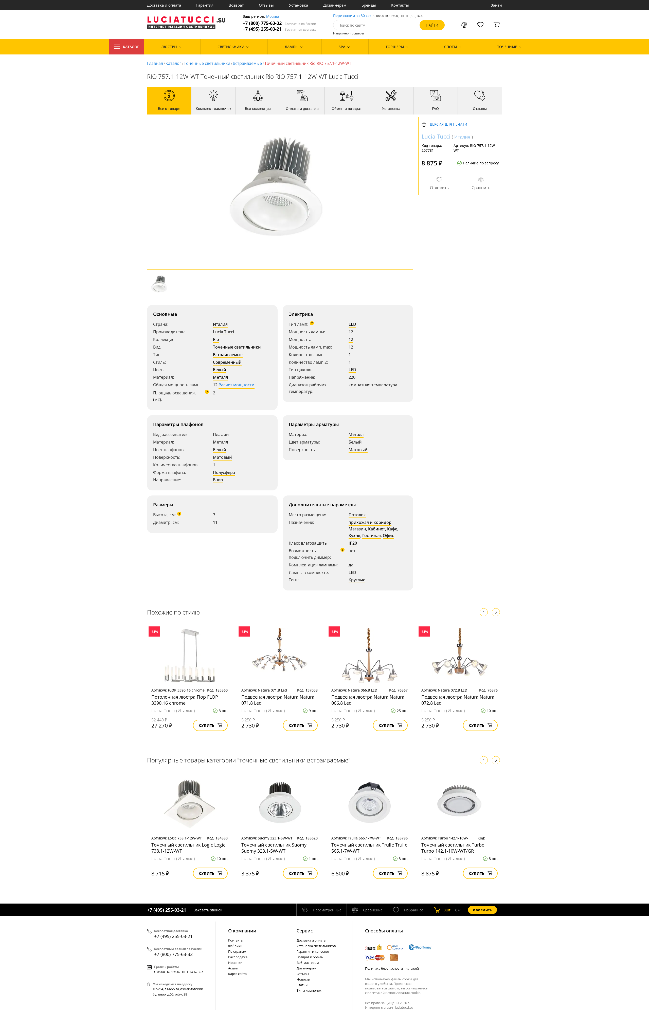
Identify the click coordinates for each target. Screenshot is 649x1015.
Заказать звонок (208, 910)
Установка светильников (316, 946)
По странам (237, 951)
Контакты (400, 5)
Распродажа (237, 957)
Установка (298, 5)
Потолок (357, 515)
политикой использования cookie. (394, 992)
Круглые (357, 580)
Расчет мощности (237, 385)
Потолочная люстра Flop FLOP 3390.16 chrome (184, 700)
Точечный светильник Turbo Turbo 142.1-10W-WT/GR (452, 848)
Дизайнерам (334, 5)
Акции (233, 968)
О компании (242, 931)
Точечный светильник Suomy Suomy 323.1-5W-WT (274, 848)
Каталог (131, 46)
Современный (227, 362)
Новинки (235, 962)
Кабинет (376, 529)
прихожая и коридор (370, 522)
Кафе (392, 529)
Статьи (302, 985)
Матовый (222, 457)
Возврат (236, 5)
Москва (272, 16)
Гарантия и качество (313, 951)
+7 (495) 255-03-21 (279, 29)
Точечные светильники (207, 63)
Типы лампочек (309, 990)
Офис (388, 535)
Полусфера (224, 472)
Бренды (369, 5)
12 (351, 339)
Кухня (354, 535)
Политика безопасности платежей (392, 968)
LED (352, 324)
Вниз (218, 480)
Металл (220, 377)
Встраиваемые (247, 63)
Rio (216, 339)
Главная (155, 63)
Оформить (482, 910)
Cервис (305, 931)
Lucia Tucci (223, 332)
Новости (303, 979)
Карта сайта (237, 973)
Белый (219, 369)
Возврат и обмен (310, 957)
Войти (496, 5)
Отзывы (266, 5)
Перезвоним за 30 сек (352, 16)
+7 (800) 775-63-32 (279, 23)
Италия (220, 324)
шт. (448, 910)
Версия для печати (448, 125)
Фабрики (235, 946)
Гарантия (204, 5)
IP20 (353, 543)
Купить (206, 725)
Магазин (357, 529)
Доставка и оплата (164, 5)
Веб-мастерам (308, 962)
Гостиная (371, 535)
